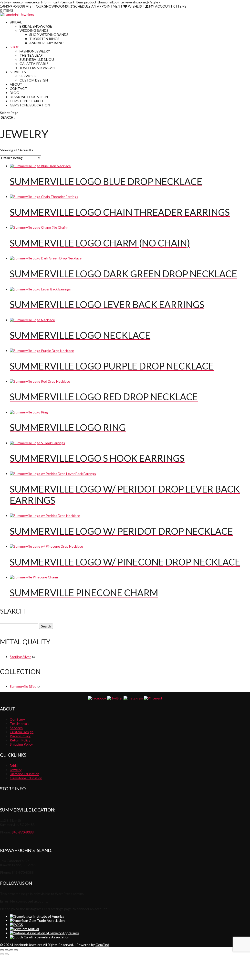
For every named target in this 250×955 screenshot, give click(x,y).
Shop (14, 47)
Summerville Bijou (37, 59)
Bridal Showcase (36, 26)
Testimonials (19, 723)
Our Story (17, 719)
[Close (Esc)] (16, 950)
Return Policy (20, 740)
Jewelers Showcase (38, 68)
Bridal (16, 22)
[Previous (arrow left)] (2, 954)
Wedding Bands (34, 30)
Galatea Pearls (34, 64)
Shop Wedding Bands (48, 34)
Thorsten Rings (44, 39)
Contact (18, 88)
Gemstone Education (30, 105)
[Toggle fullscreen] (7, 950)
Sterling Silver (20, 657)
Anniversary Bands (47, 43)
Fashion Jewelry (35, 51)
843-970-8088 (23, 832)
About (16, 84)
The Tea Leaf (31, 55)
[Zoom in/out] (2, 950)
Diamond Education (29, 97)
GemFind (102, 945)
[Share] (11, 950)
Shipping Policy (21, 744)
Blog (14, 93)
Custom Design (34, 80)
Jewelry (15, 770)
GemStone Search (26, 101)
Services (18, 72)
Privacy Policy (20, 736)
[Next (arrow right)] (7, 954)
